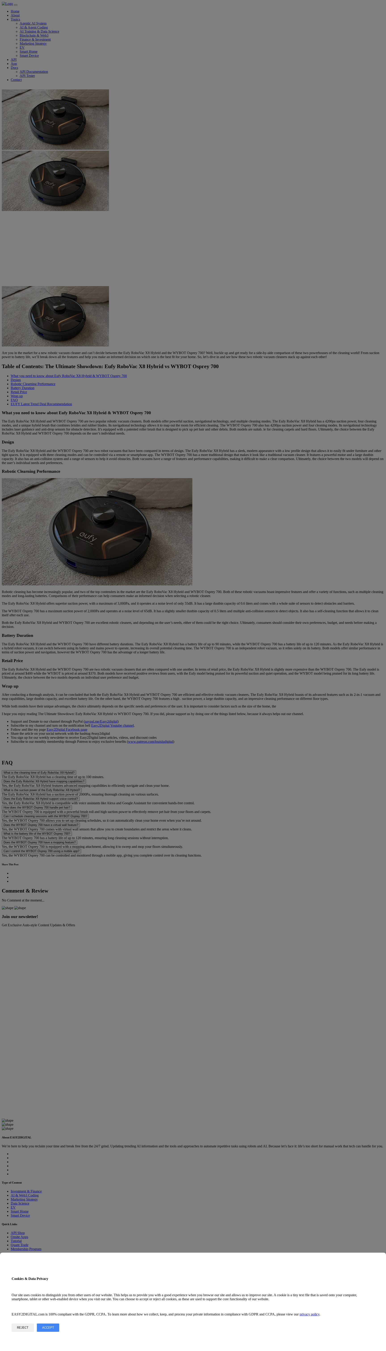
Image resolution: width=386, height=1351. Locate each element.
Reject (22, 1327)
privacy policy (309, 1314)
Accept (48, 1327)
